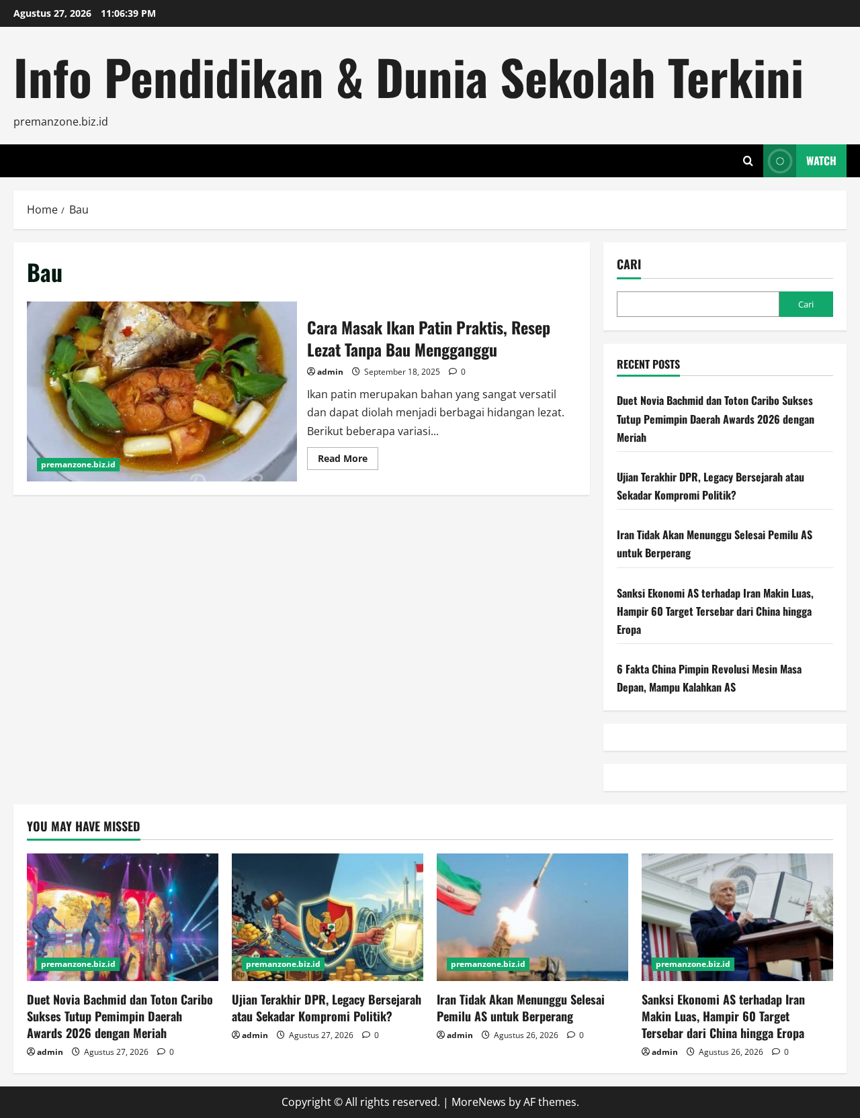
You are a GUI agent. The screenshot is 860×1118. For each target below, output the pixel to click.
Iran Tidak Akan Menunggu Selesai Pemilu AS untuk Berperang (521, 1007)
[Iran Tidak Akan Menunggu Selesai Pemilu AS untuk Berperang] (532, 917)
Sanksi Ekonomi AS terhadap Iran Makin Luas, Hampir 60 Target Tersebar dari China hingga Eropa (715, 611)
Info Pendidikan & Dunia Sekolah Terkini (408, 76)
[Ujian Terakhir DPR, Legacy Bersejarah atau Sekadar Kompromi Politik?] (327, 917)
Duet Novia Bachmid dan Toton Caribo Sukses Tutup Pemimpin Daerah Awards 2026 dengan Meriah (715, 418)
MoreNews (479, 1101)
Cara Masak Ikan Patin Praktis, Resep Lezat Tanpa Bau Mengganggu (162, 391)
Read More (348, 460)
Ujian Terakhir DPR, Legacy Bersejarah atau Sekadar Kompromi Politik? (326, 1007)
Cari (629, 264)
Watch (821, 160)
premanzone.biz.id (78, 464)
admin (330, 371)
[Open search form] (748, 161)
